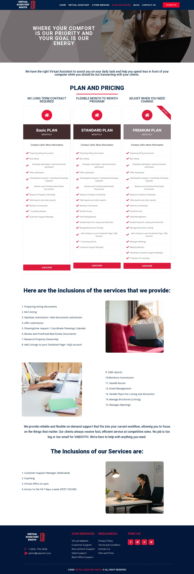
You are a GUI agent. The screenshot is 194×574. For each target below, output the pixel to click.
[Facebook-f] (130, 542)
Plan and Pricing (121, 5)
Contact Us (149, 5)
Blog (136, 5)
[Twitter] (151, 542)
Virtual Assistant (78, 5)
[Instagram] (144, 542)
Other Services (100, 5)
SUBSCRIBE (47, 267)
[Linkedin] (137, 542)
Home (63, 5)
